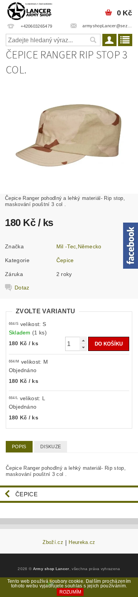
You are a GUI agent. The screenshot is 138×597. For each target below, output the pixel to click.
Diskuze (50, 446)
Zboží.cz (53, 542)
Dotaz (22, 287)
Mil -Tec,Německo (79, 246)
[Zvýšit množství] (83, 340)
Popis (19, 446)
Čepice (65, 260)
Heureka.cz (82, 542)
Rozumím (70, 592)
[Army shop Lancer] (29, 10)
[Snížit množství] (83, 347)
